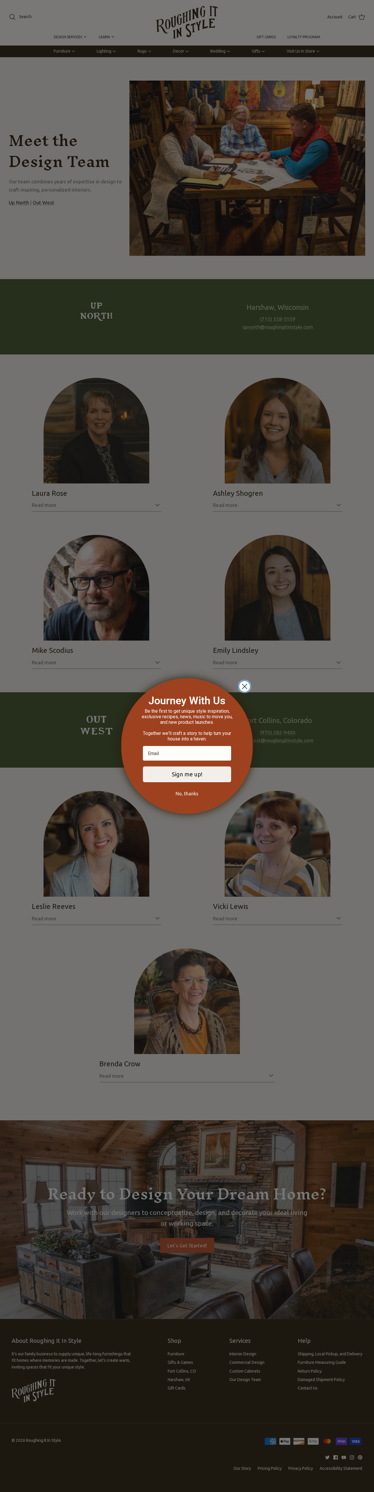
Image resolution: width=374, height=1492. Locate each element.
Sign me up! (187, 774)
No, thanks (187, 793)
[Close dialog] (244, 686)
